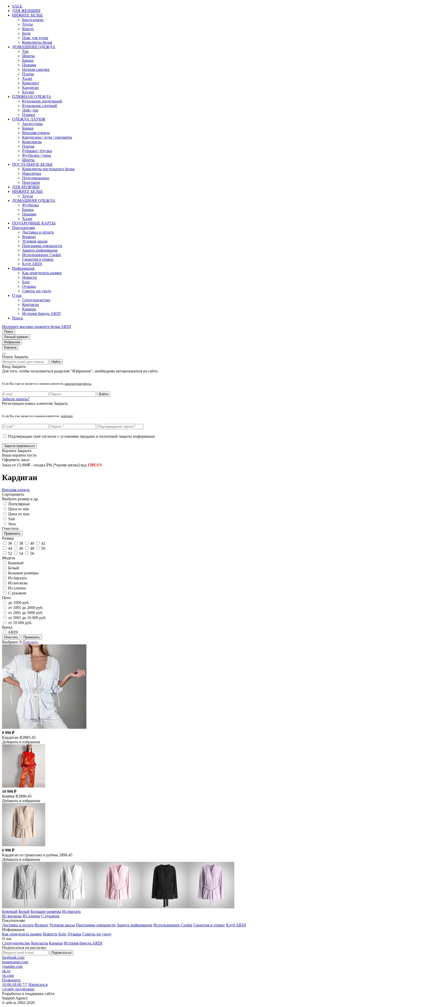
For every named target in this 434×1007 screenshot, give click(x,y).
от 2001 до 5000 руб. (25, 612)
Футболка (30, 205)
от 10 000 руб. (20, 623)
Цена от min (18, 509)
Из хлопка (31, 916)
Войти (103, 394)
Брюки (28, 60)
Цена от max (19, 514)
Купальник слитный (39, 105)
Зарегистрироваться (19, 446)
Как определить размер (42, 273)
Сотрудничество (36, 300)
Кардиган (30, 87)
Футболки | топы (36, 155)
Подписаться (61, 953)
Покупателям (23, 228)
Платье (28, 74)
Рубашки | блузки (37, 151)
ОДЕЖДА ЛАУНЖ (28, 119)
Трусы (27, 24)
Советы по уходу (36, 291)
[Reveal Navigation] (4, 353)
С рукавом (50, 916)
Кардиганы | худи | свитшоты (47, 137)
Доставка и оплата (38, 232)
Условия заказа (34, 241)
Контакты (30, 304)
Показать (30, 642)
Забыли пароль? (15, 399)
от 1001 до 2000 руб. (25, 607)
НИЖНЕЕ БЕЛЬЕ (27, 15)
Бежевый (10, 911)
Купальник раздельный (42, 101)
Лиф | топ (30, 110)
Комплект (30, 83)
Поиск (17, 318)
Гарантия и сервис (38, 259)
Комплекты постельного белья (48, 169)
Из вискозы (12, 916)
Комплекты (32, 142)
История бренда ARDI (41, 313)
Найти (56, 362)
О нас (17, 295)
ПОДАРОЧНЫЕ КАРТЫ (34, 223)
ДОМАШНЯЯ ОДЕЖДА (33, 47)
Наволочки (31, 173)
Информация (23, 268)
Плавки (28, 115)
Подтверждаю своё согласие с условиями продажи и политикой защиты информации (81, 436)
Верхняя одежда (36, 133)
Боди (26, 33)
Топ (25, 51)
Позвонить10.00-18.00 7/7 (14, 982)
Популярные (19, 504)
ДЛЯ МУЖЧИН (26, 187)
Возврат (29, 237)
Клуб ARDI (32, 264)
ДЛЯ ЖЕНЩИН (26, 11)
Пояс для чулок (35, 38)
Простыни (31, 182)
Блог (26, 282)
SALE (17, 6)
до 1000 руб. (18, 602)
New (12, 524)
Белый (24, 911)
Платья (28, 146)
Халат (27, 78)
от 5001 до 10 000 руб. (27, 618)
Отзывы (29, 286)
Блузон (28, 92)
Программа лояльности (42, 246)
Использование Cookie (41, 255)
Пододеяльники (35, 178)
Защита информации (40, 250)
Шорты (28, 56)
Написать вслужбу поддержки (25, 986)
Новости (29, 277)
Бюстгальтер (32, 20)
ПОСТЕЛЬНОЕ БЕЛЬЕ (32, 164)
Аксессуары (32, 124)
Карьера (29, 309)
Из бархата (71, 911)
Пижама (29, 65)
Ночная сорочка (35, 69)
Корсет (28, 29)
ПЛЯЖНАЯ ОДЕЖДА (31, 96)
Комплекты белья (37, 42)
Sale (11, 519)
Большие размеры (46, 911)
